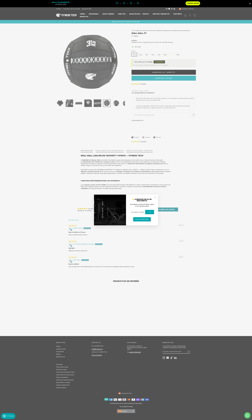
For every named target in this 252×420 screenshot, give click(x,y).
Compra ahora (193, 3)
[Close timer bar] (250, 3)
